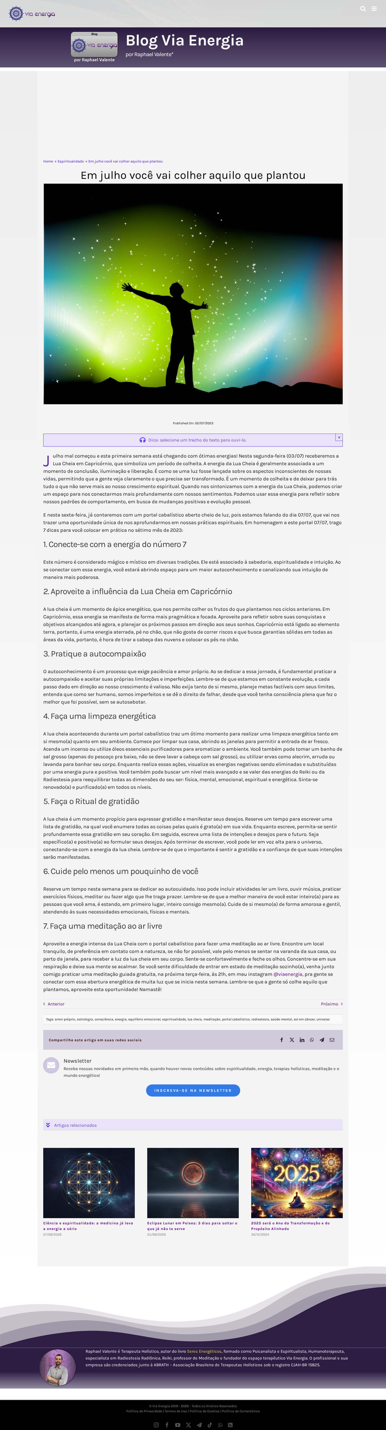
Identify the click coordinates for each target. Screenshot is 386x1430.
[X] (292, 1040)
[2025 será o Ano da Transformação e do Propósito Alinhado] (297, 1183)
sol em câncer (304, 1019)
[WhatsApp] (312, 1040)
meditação (211, 1019)
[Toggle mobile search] (363, 9)
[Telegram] (322, 1040)
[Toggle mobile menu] (375, 9)
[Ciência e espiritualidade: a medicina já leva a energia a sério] (89, 1183)
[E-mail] (332, 1040)
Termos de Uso (176, 1411)
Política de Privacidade (144, 1411)
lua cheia (195, 1019)
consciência (104, 1019)
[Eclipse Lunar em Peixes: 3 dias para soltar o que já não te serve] (193, 1183)
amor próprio (65, 1019)
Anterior (56, 1004)
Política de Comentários (241, 1411)
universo (323, 1019)
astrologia (85, 1019)
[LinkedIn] (302, 1040)
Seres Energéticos (204, 1351)
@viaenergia (288, 974)
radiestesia (260, 1019)
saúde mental (281, 1019)
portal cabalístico (236, 1019)
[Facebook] (282, 1040)
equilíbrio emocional (144, 1019)
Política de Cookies (205, 1411)
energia (121, 1019)
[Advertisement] (193, 116)
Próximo (329, 1004)
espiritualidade (174, 1019)
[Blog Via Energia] (94, 33)
